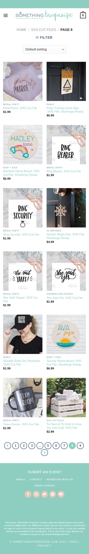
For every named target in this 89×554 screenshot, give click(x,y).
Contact (36, 479)
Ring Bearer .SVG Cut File (64, 171)
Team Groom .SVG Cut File (21, 424)
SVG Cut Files (43, 30)
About (20, 479)
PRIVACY (44, 545)
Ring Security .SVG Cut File (21, 234)
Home (21, 30)
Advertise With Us (59, 479)
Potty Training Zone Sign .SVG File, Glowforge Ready (65, 110)
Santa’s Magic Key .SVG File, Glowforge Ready (66, 236)
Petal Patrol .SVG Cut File (20, 108)
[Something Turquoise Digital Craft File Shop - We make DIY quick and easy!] (44, 15)
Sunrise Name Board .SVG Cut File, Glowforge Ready (64, 362)
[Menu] (5, 15)
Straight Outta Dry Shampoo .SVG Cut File (21, 362)
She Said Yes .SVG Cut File (65, 297)
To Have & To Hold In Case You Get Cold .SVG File (64, 426)
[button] (44, 512)
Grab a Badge (44, 485)
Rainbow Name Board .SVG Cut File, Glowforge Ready (21, 173)
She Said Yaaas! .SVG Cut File (20, 299)
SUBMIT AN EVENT (44, 472)
